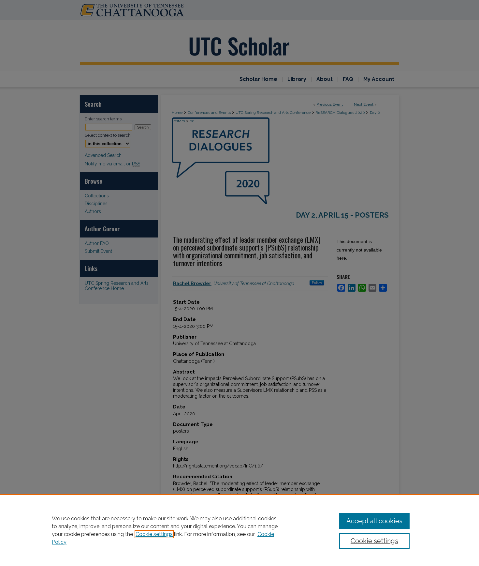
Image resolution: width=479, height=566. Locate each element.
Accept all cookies (374, 521)
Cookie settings (154, 534)
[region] (239, 530)
